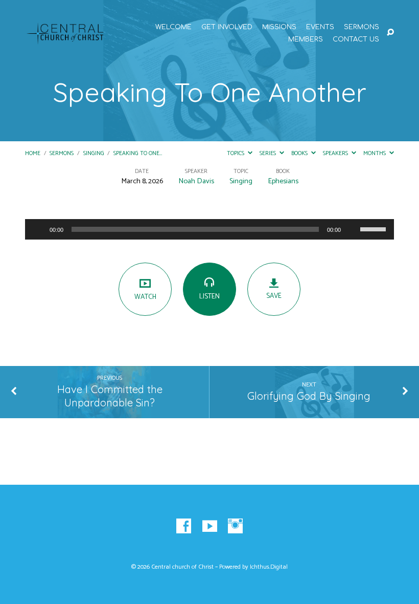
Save (274, 295)
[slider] (374, 228)
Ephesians (283, 181)
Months (375, 153)
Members (305, 39)
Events (320, 27)
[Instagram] (235, 526)
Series (268, 153)
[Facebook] (183, 526)
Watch (145, 297)
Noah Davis (196, 181)
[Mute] (352, 229)
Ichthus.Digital (269, 567)
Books (300, 153)
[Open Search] (390, 32)
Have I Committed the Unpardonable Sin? (109, 396)
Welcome (173, 27)
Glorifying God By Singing (308, 396)
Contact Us (356, 39)
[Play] (38, 229)
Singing (93, 153)
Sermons (361, 27)
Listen (209, 296)
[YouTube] (209, 526)
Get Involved (226, 27)
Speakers (336, 153)
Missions (279, 27)
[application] (209, 229)
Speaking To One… (137, 153)
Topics (236, 153)
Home (32, 153)
